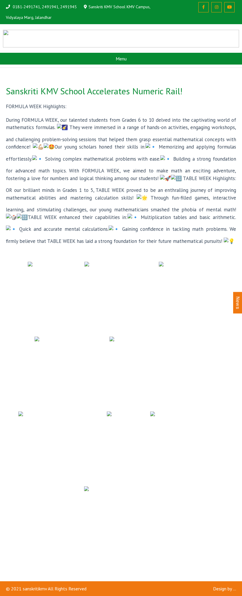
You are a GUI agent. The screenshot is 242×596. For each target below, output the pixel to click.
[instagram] (216, 7)
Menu (121, 59)
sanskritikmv (35, 589)
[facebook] (203, 7)
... (234, 589)
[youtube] (229, 7)
